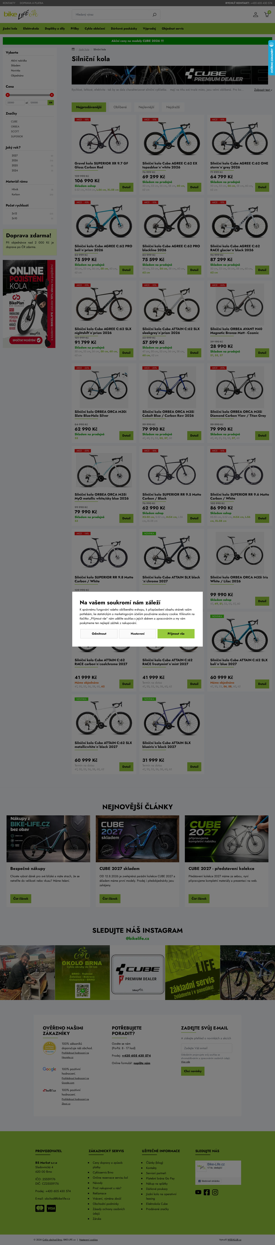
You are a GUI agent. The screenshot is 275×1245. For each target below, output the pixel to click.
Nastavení (137, 633)
